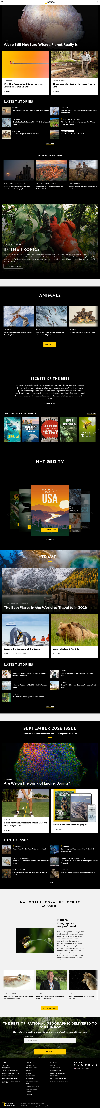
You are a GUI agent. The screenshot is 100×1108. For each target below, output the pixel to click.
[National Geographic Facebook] (78, 1064)
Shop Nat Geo (30, 1078)
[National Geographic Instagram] (75, 1064)
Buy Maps (28, 1073)
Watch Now (50, 403)
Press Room (29, 1094)
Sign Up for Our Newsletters (58, 1078)
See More (50, 144)
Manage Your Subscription (57, 1073)
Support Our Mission (31, 1089)
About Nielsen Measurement (10, 1078)
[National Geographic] (50, 2)
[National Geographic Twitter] (82, 1064)
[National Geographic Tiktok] (93, 1064)
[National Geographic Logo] (8, 1106)
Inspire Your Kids (30, 1075)
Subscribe (27, 733)
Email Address (28, 1036)
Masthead (28, 1091)
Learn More (58, 829)
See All (50, 882)
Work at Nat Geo (54, 1075)
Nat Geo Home (30, 1065)
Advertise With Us (31, 1097)
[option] (19, 175)
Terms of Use (5, 1065)
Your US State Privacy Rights (10, 1070)
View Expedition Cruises (15, 654)
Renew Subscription (55, 1070)
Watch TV (28, 1083)
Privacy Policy (6, 1067)
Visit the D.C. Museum (32, 1081)
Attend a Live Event (31, 1067)
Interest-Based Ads (7, 1075)
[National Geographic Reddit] (96, 1064)
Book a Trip (29, 1070)
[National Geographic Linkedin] (89, 1064)
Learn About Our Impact (33, 1086)
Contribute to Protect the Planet (59, 1081)
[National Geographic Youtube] (85, 1064)
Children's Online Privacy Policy (10, 1073)
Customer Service (55, 1067)
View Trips (58, 654)
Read (8, 91)
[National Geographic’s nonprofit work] (50, 940)
